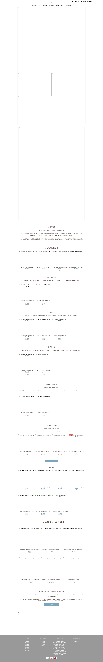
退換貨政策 (43, 645)
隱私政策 (43, 642)
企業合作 (62, 5)
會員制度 (58, 5)
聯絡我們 (27, 647)
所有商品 (45, 5)
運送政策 (43, 644)
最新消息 (27, 642)
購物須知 (27, 645)
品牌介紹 (27, 641)
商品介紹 (27, 644)
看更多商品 (51, 604)
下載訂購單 (27, 648)
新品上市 (39, 5)
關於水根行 (51, 5)
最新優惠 (34, 5)
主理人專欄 (68, 5)
